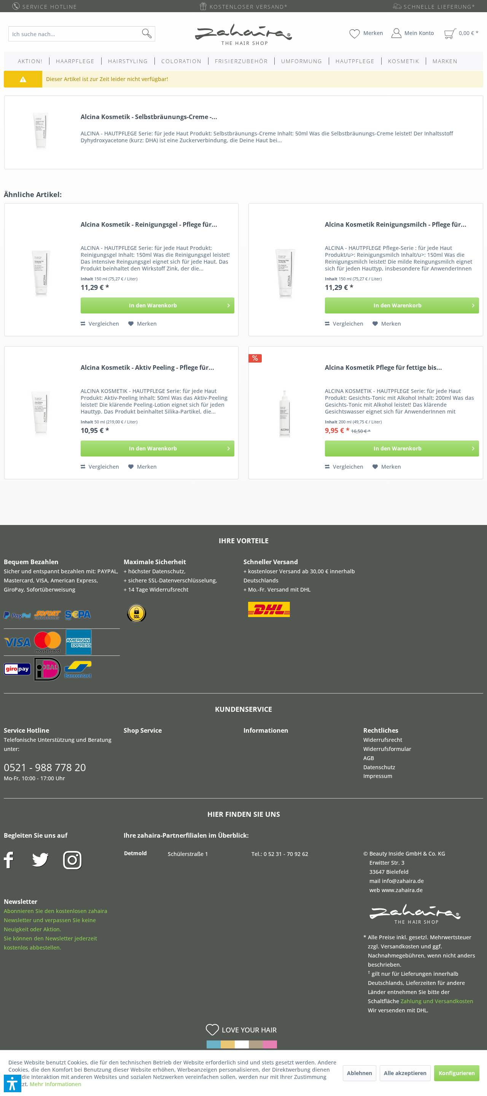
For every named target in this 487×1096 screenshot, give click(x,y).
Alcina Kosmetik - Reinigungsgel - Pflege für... (149, 225)
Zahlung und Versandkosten (437, 1001)
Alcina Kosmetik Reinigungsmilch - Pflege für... (395, 225)
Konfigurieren (457, 1073)
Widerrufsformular (387, 748)
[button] (12, 1083)
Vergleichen (103, 323)
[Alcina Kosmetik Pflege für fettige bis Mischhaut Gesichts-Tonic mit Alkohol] (285, 412)
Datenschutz (379, 767)
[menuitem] (88, 33)
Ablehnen (359, 1073)
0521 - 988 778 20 (45, 767)
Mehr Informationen (55, 1084)
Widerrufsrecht (382, 739)
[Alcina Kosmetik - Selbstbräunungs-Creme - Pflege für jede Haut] (40, 130)
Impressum (377, 775)
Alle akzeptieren (405, 1073)
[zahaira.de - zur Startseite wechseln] (243, 34)
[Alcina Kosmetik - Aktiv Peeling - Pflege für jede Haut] (40, 412)
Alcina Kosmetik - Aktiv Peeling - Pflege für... (147, 368)
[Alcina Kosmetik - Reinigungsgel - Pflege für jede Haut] (40, 269)
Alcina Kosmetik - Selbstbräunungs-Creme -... (149, 117)
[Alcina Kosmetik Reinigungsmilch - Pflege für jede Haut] (285, 269)
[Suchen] (159, 33)
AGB (368, 758)
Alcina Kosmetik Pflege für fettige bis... (383, 368)
